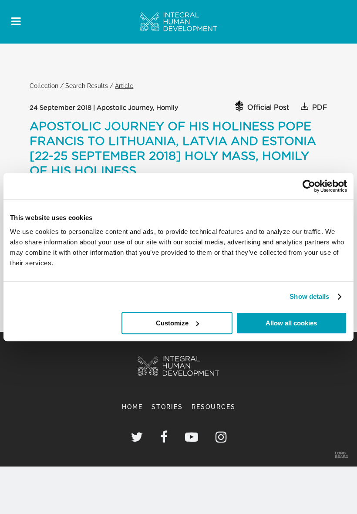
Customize (172, 323)
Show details (309, 296)
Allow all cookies (291, 323)
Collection (44, 85)
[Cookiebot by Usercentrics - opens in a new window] (309, 186)
